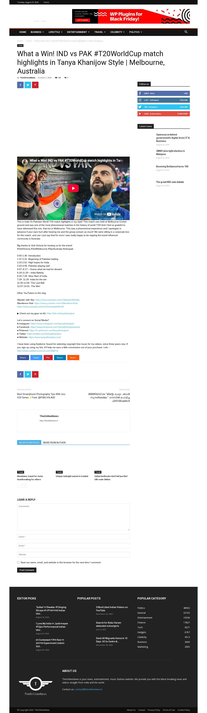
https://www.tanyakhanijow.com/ (45, 337)
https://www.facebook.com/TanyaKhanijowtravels (55, 327)
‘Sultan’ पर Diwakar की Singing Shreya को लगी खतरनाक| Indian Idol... (51, 610)
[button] (186, 32)
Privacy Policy (154, 710)
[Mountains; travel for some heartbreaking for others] (34, 461)
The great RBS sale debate (170, 182)
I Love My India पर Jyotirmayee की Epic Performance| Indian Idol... (52, 626)
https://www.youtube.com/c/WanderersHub (56, 303)
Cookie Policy (184, 710)
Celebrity (116, 31)
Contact (141, 710)
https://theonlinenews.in (49, 421)
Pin (48, 357)
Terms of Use (169, 710)
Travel (98, 31)
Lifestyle (54, 31)
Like (186, 93)
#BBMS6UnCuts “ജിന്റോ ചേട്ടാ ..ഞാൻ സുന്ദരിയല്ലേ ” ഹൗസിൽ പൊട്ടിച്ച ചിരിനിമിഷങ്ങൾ (109, 397)
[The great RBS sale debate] (145, 186)
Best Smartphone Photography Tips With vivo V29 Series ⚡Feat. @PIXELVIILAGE (41, 396)
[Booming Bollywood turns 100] (145, 170)
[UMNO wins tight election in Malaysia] (145, 155)
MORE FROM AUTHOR (54, 442)
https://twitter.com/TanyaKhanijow (44, 333)
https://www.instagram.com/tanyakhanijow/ (52, 323)
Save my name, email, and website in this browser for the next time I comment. (61, 562)
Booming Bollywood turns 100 (172, 166)
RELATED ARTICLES (29, 442)
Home (46, 2)
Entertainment (77, 31)
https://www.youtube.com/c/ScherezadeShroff (40, 306)
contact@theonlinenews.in (88, 689)
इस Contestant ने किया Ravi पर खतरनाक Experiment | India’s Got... (50, 643)
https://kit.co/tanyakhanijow (60, 313)
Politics (134, 31)
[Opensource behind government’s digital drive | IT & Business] (145, 138)
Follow (184, 100)
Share (23, 357)
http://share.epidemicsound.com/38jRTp (37, 350)
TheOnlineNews (27, 77)
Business (36, 31)
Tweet (36, 357)
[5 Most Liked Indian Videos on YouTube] (85, 611)
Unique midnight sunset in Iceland (72, 476)
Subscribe (183, 113)
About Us (131, 710)
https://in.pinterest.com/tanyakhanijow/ (49, 330)
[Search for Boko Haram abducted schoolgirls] (85, 626)
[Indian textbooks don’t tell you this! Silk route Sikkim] (112, 461)
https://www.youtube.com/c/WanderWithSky (57, 299)
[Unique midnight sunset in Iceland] (73, 461)
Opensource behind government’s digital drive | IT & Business (173, 137)
